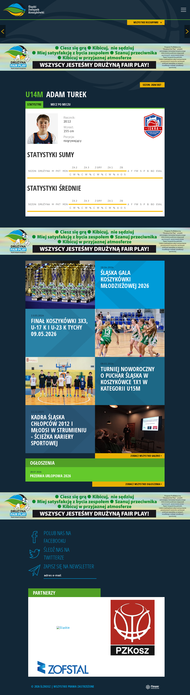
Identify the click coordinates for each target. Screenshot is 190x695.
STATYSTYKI (34, 104)
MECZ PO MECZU (61, 104)
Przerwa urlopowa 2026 (50, 474)
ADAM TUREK (66, 94)
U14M (34, 94)
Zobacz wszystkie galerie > (146, 455)
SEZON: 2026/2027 (152, 84)
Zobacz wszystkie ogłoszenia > (143, 484)
